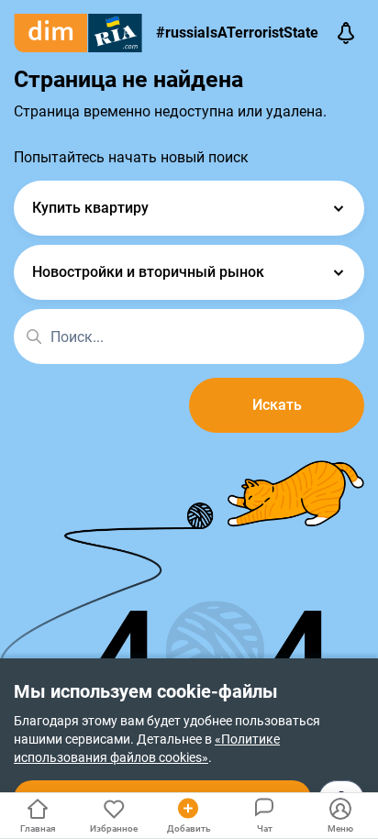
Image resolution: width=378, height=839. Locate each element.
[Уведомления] (346, 33)
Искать (277, 405)
